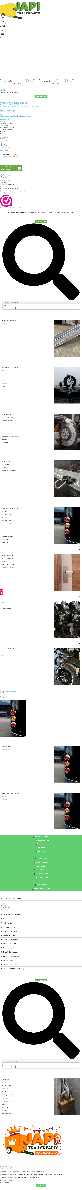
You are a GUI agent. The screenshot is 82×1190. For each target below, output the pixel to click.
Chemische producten (8, 691)
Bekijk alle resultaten (9, 308)
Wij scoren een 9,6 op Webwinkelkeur (11, 208)
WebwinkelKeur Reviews (43, 212)
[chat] (0, 190)
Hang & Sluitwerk (7, 555)
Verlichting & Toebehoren (10, 508)
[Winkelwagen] (2, 30)
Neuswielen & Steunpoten (10, 367)
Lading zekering (7, 461)
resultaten (6, 305)
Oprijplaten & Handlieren (9, 321)
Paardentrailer (6, 746)
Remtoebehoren (7, 414)
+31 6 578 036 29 (7, 111)
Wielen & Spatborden (8, 649)
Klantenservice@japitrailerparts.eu (15, 116)
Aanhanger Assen (7, 602)
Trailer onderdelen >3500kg (10, 793)
